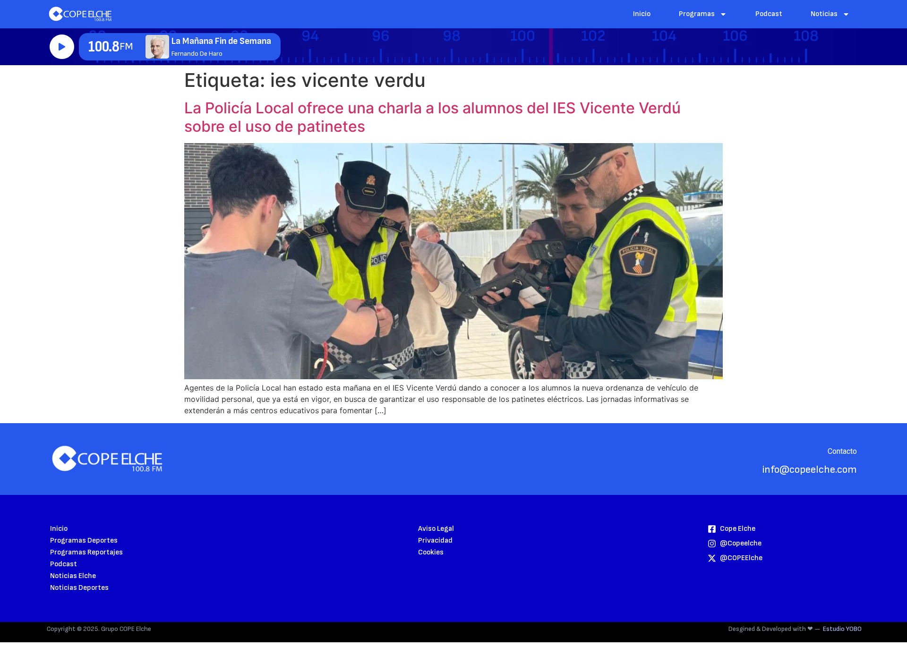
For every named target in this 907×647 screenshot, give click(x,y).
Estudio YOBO (842, 629)
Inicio (641, 13)
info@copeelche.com (809, 469)
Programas (697, 13)
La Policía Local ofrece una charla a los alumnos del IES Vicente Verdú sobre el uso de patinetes (432, 117)
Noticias (824, 13)
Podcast (768, 13)
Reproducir (62, 46)
